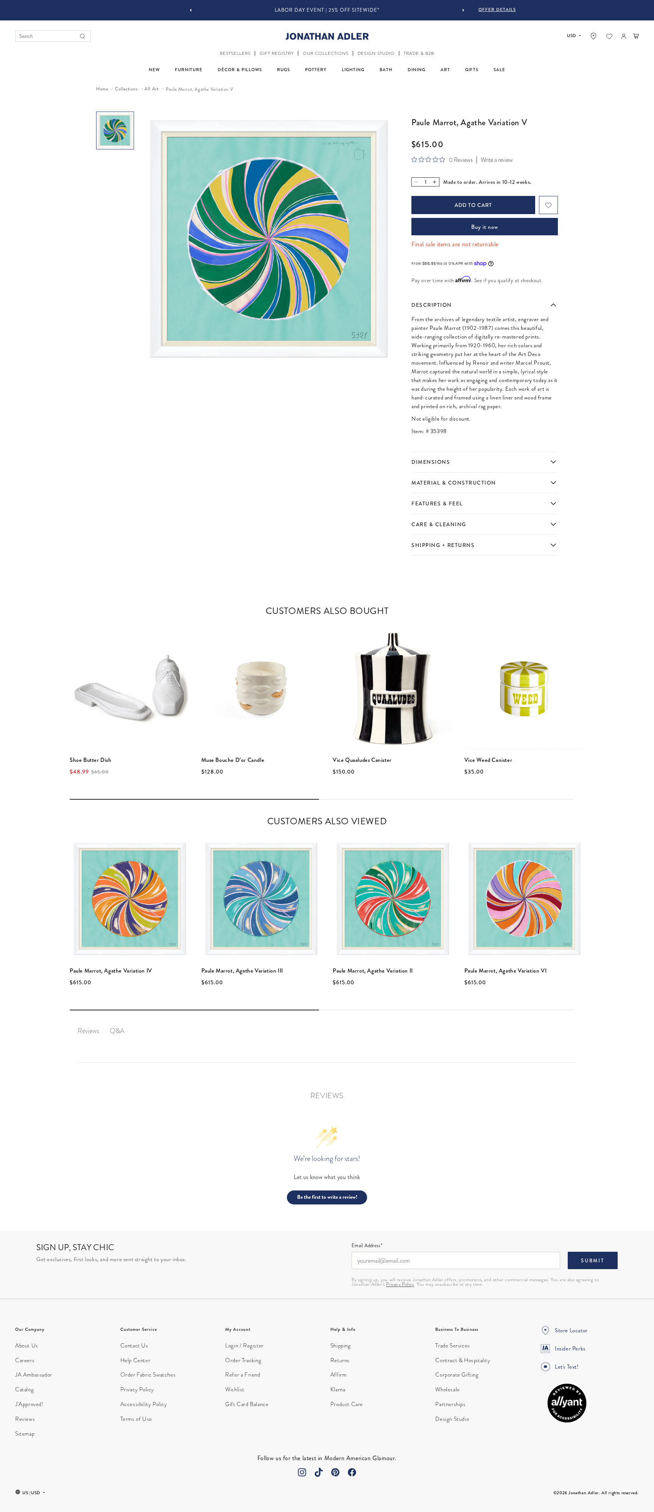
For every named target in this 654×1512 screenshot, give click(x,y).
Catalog (24, 1389)
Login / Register (244, 1345)
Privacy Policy (400, 1284)
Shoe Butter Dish (91, 760)
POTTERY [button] (316, 70)
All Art (152, 89)
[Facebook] (352, 1472)
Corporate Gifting (456, 1374)
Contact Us (134, 1345)
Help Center (135, 1360)
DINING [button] (416, 70)
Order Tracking (243, 1360)
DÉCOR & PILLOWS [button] (240, 70)
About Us (26, 1345)
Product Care (346, 1404)
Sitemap (24, 1433)
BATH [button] (386, 70)
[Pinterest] (335, 1472)
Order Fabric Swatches (148, 1374)
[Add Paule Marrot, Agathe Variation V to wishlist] (548, 205)
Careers (24, 1360)
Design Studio (452, 1419)
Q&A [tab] (117, 1030)
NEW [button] (154, 70)
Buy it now (484, 227)
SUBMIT (592, 1260)
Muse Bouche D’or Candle (233, 760)
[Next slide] (463, 10)
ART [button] (445, 70)
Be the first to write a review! (327, 1197)
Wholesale (447, 1389)
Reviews (25, 1419)
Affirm (338, 1374)
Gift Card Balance (246, 1404)
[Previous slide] (191, 10)
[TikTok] (318, 1472)
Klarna (338, 1389)
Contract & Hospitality (462, 1360)
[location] (593, 36)
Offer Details (497, 9)
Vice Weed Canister (488, 760)
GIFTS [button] (471, 70)
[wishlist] (609, 36)
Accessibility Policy (143, 1404)
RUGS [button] (283, 70)
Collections (126, 89)
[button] (235, 53)
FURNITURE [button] (188, 70)
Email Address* (367, 1246)
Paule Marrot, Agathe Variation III (242, 971)
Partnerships (450, 1404)
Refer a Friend (242, 1374)
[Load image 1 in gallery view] (115, 130)
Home (102, 89)
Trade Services (452, 1345)
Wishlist (234, 1389)
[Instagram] (302, 1472)
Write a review (497, 160)
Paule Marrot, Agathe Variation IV (111, 971)
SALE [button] (499, 70)
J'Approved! (29, 1404)
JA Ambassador (33, 1374)
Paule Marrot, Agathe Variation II (373, 971)
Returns (340, 1360)
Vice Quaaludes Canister (362, 760)
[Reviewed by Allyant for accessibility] (567, 1403)
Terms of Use (136, 1419)
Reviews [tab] (88, 1030)
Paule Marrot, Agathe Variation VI (505, 971)
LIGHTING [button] (353, 70)
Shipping (340, 1345)
